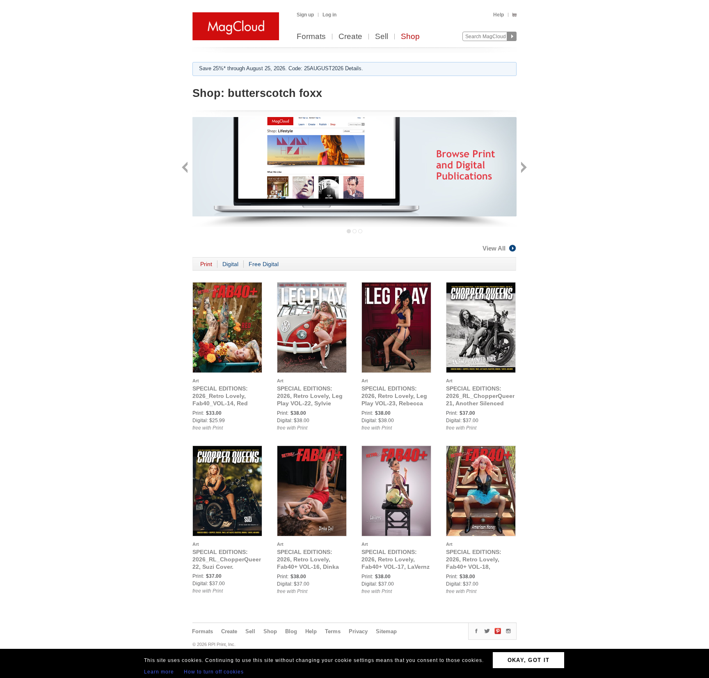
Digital (230, 264)
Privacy (358, 631)
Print (206, 264)
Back (186, 168)
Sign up (305, 15)
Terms (333, 631)
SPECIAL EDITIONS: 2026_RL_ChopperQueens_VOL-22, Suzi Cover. (237, 559)
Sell (381, 37)
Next (523, 168)
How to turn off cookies (214, 672)
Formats (311, 37)
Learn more (159, 672)
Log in (329, 15)
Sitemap (386, 631)
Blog (291, 631)
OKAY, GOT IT (529, 660)
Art (195, 380)
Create (350, 37)
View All (494, 248)
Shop (410, 37)
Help (498, 15)
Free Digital (264, 264)
